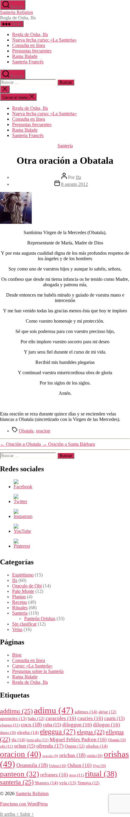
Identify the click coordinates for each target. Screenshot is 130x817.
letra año (37, 740)
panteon (19, 774)
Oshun (79, 765)
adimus (86, 711)
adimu (53, 710)
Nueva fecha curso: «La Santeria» (44, 39)
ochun (24, 745)
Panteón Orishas (39, 618)
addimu (16, 711)
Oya (99, 766)
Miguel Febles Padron (78, 739)
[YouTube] (22, 531)
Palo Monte (23, 591)
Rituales (20, 607)
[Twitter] (20, 501)
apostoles (13, 718)
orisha (94, 756)
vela (67, 782)
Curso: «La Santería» (32, 665)
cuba (52, 724)
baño (36, 718)
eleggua (58, 731)
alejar (107, 712)
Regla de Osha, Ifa (30, 34)
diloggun (77, 725)
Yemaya (88, 783)
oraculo (50, 756)
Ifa (78, 177)
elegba (28, 732)
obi (6, 746)
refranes (54, 775)
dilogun (106, 725)
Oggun (75, 746)
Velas (17, 629)
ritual (101, 773)
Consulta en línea (28, 45)
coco (31, 724)
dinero (8, 733)
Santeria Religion (16, 12)
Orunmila (32, 765)
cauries (90, 718)
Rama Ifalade (24, 56)
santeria (17, 782)
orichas (72, 755)
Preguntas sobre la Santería (37, 671)
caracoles (61, 718)
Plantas (19, 596)
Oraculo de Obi (27, 585)
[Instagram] (23, 516)
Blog (16, 654)
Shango (46, 782)
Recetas (19, 602)
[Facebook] (23, 486)
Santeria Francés (28, 61)
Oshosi (57, 766)
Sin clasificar (24, 624)
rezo (76, 775)
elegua (91, 731)
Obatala (26, 430)
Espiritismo (23, 574)
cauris (114, 718)
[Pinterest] (22, 546)
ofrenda (49, 746)
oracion (43, 430)
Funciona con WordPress (24, 803)
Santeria (65, 145)
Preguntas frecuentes (31, 50)
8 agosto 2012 (74, 184)
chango (10, 725)
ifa (18, 739)
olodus (97, 745)
